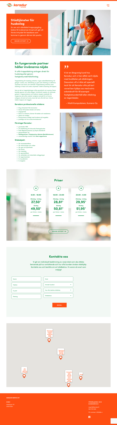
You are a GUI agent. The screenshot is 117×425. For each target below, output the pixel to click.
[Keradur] (16, 5)
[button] (61, 358)
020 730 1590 (92, 409)
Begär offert (20, 41)
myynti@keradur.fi (93, 407)
